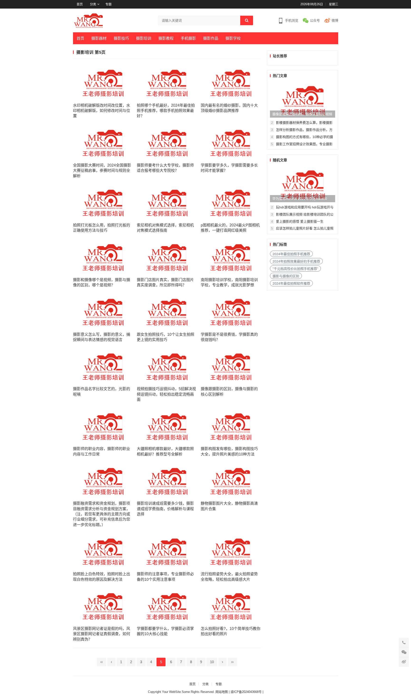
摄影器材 (99, 38)
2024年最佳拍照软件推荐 (291, 283)
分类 (93, 4)
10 (212, 662)
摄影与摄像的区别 (286, 276)
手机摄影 (188, 38)
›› (232, 662)
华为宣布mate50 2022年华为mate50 (299, 199)
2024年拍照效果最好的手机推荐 (296, 261)
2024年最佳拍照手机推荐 (291, 254)
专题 (108, 4)
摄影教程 (166, 38)
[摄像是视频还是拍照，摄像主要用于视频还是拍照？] (302, 100)
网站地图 (221, 692)
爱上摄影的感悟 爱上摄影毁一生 (299, 221)
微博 (335, 20)
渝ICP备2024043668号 (246, 692)
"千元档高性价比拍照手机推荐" (295, 269)
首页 (80, 4)
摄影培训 (143, 38)
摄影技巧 (121, 38)
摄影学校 (233, 38)
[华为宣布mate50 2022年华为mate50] (302, 184)
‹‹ (101, 662)
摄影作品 (210, 38)
